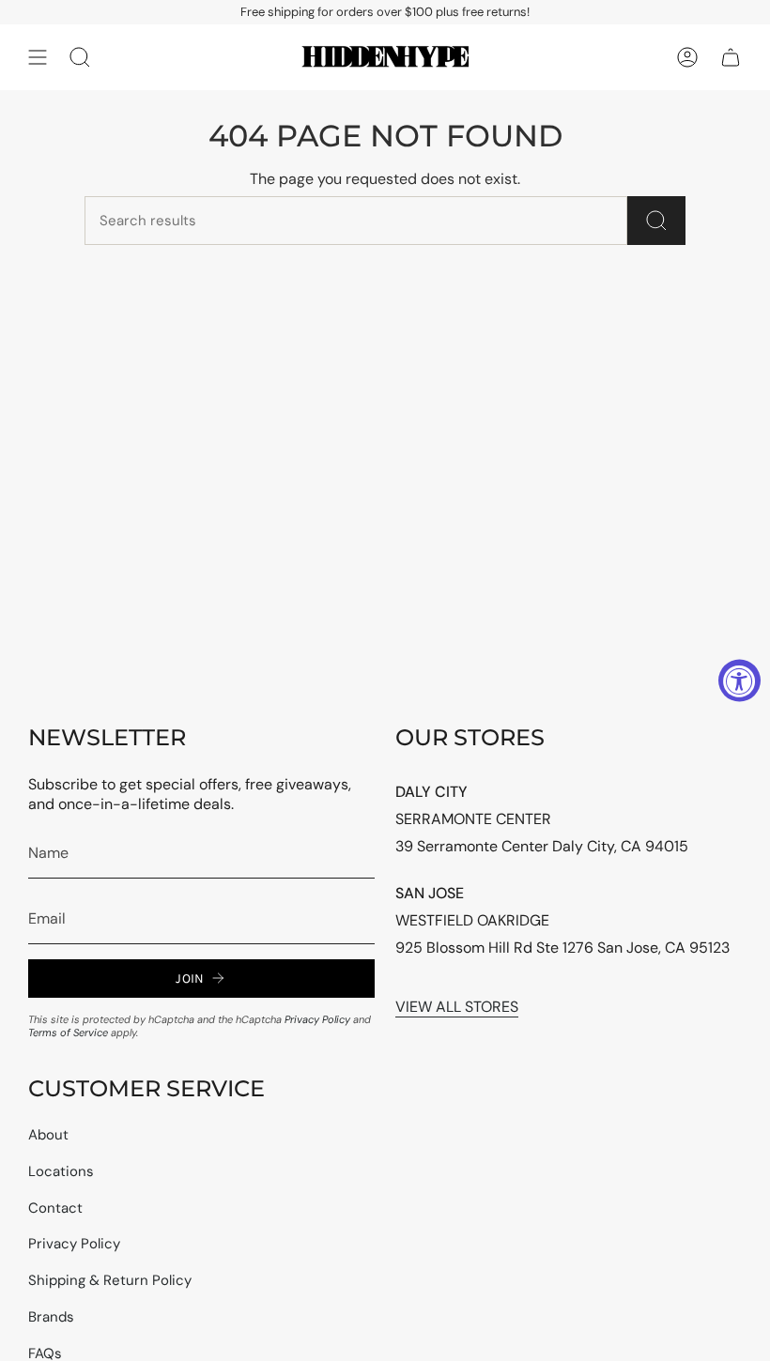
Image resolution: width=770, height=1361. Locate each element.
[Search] (656, 220)
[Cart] (730, 57)
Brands (51, 1316)
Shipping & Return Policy (110, 1280)
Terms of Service (68, 1032)
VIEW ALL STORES (456, 1007)
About (48, 1134)
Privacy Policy (317, 1019)
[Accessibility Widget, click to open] (739, 681)
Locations (61, 1171)
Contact (55, 1208)
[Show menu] (37, 57)
